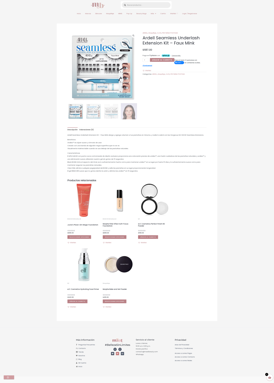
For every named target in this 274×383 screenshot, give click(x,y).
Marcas (88, 13)
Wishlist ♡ (174, 13)
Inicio (79, 13)
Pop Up (129, 13)
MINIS (120, 13)
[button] (133, 36)
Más (152, 13)
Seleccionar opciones (79, 237)
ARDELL (145, 33)
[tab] (72, 129)
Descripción (72, 130)
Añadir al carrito (162, 60)
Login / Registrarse (189, 13)
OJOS (159, 33)
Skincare (98, 13)
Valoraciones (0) (86, 130)
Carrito (163, 13)
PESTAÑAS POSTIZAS (170, 33)
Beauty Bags (141, 13)
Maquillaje (110, 13)
